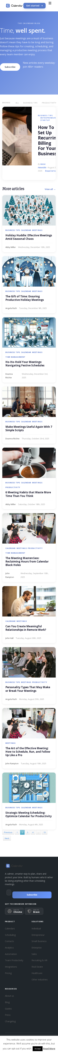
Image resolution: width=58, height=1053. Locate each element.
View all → (50, 189)
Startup (45, 120)
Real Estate (37, 966)
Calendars (10, 928)
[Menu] (50, 5)
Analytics (9, 947)
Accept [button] (37, 1048)
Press (8, 1014)
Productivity (12, 487)
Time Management (15, 357)
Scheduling (10, 934)
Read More (49, 1048)
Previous (8, 832)
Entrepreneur (48, 118)
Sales (34, 954)
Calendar (26, 230)
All (17, 103)
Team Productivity (14, 960)
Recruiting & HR (39, 960)
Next (7, 838)
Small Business (39, 941)
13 (44, 832)
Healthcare (37, 973)
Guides (8, 1008)
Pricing (8, 973)
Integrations (11, 966)
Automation (11, 954)
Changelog (10, 1021)
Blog (7, 1002)
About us (9, 995)
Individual (36, 928)
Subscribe (10, 66)
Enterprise (37, 947)
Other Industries (40, 979)
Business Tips (30, 103)
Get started (32, 5)
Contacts (9, 941)
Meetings (37, 230)
